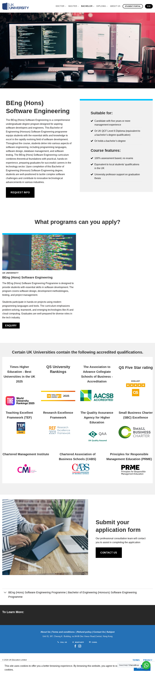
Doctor (60, 6)
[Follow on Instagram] (79, 646)
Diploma (101, 6)
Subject (111, 632)
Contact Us (99, 632)
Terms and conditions (63, 632)
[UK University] (15, 6)
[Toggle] (5, 593)
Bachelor (86, 6)
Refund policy (84, 632)
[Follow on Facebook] (75, 646)
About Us (115, 6)
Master (72, 6)
